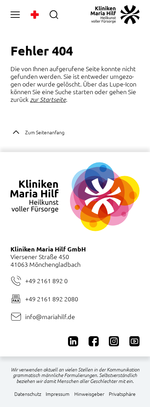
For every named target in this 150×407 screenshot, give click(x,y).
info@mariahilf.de (50, 316)
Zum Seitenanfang (45, 132)
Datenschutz (27, 393)
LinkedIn (73, 341)
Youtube (134, 341)
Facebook (94, 341)
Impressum (57, 393)
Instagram (114, 341)
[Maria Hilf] (115, 14)
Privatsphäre (122, 393)
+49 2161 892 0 (46, 281)
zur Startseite (48, 99)
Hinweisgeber (89, 393)
